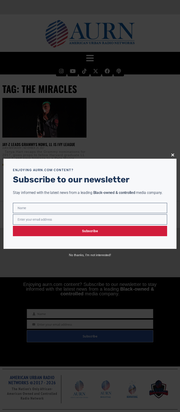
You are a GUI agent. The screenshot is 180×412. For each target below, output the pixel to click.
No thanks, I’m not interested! (90, 255)
